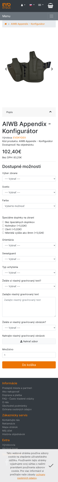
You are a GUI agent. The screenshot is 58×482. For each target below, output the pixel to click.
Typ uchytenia (10, 267)
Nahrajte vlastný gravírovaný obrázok (23, 335)
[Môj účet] (23, 5)
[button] (6, 70)
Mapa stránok (10, 427)
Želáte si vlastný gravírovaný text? (21, 280)
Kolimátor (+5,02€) (16, 225)
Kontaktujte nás (11, 419)
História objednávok (13, 434)
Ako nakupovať (10, 391)
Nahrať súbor (30, 341)
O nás (5, 402)
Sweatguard (9, 253)
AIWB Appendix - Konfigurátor (28, 23)
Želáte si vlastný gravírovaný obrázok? (24, 322)
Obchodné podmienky (14, 405)
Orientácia (8, 239)
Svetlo (5, 186)
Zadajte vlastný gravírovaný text (20, 294)
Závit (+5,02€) (13, 229)
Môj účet (7, 430)
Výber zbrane (9, 173)
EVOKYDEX (19, 137)
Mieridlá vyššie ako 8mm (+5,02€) (24, 232)
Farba (5, 200)
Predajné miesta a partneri (17, 387)
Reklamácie (8, 423)
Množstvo (7, 349)
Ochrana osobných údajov (17, 409)
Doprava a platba (12, 395)
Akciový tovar (10, 448)
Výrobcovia (8, 444)
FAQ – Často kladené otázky (18, 398)
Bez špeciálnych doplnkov (20, 222)
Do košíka (29, 365)
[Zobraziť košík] (50, 5)
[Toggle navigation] (51, 16)
